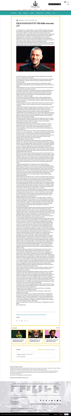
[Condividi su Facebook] (16, 320)
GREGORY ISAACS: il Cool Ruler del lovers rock (52, 340)
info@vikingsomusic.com (52, 372)
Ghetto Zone (34, 389)
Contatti (12, 391)
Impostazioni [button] (55, 414)
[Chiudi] (69, 414)
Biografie (25, 12)
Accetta (66, 414)
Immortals (28, 388)
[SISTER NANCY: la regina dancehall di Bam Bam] (18, 334)
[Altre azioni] (54, 20)
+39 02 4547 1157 (15, 398)
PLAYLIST (29, 386)
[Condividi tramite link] (24, 320)
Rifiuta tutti (61, 414)
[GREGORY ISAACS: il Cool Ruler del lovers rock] (52, 334)
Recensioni (48, 12)
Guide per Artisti (40, 12)
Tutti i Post (13, 12)
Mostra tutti (58, 327)
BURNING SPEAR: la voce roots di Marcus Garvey (34, 340)
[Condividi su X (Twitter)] (19, 320)
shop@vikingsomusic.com (14, 403)
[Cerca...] (60, 4)
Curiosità (32, 12)
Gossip (19, 12)
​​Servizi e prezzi (22, 387)
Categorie (28, 387)
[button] (68, 4)
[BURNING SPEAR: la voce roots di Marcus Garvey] (35, 334)
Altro (54, 12)
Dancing (33, 388)
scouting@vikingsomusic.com (15, 402)
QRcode (45, 390)
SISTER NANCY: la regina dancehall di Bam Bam (18, 340)
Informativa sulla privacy (45, 414)
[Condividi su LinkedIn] (21, 320)
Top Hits (33, 387)
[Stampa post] (26, 320)
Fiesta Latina (34, 390)
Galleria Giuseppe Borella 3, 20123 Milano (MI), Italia (19, 397)
